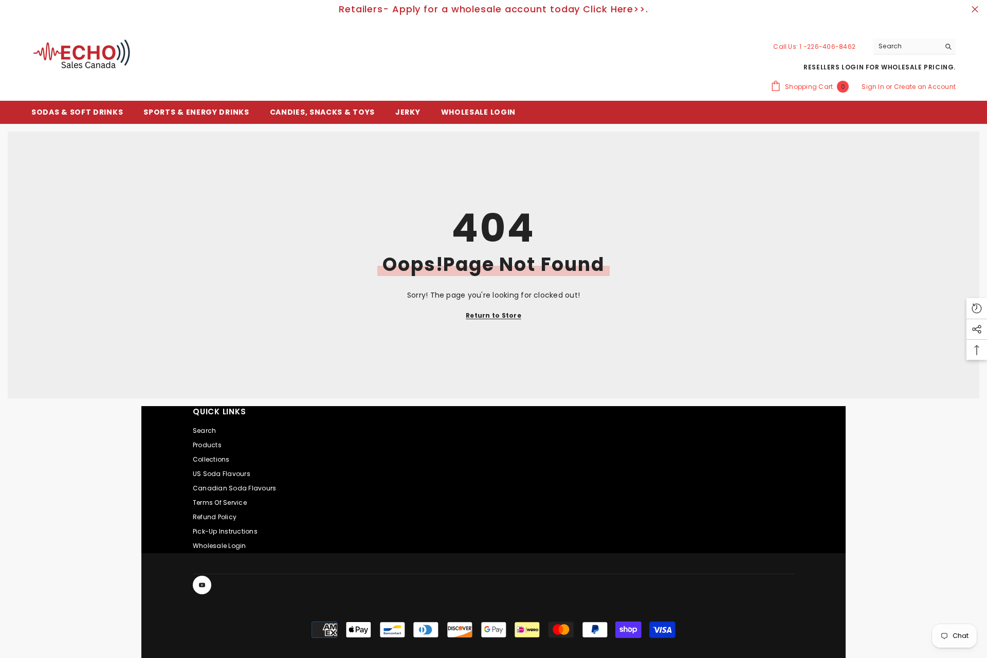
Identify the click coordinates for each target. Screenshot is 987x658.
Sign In (874, 86)
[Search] (914, 46)
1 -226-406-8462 (827, 46)
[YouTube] (202, 585)
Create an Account (925, 86)
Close (975, 9)
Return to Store (493, 315)
